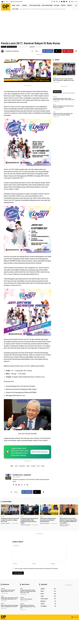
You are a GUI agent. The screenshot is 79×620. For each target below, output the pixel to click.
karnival (33, 466)
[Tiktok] (59, 1)
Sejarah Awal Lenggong (26, 599)
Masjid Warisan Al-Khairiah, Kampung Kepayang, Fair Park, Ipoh (28, 606)
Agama (42, 516)
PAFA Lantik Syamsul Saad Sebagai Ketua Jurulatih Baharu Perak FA (9, 606)
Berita (3, 46)
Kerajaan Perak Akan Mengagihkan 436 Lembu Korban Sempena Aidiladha (63, 114)
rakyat (42, 466)
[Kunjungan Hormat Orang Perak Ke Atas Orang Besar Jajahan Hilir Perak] (64, 69)
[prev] (74, 9)
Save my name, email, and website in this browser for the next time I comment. (36, 568)
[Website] (27, 484)
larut (38, 466)
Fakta (22, 516)
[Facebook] (52, 1)
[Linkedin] (19, 484)
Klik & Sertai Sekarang (39, 452)
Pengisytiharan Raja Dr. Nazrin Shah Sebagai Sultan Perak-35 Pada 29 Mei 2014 (63, 99)
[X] (24, 484)
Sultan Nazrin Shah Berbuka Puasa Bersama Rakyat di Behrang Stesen (48, 520)
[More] (76, 51)
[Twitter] (57, 1)
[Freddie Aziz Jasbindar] (2, 51)
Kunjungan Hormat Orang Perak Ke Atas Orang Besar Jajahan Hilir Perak (63, 79)
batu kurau (22, 466)
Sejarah (55, 96)
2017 (16, 466)
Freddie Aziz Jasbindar (12, 51)
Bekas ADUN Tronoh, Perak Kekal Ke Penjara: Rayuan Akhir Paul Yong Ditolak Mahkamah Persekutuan (68, 521)
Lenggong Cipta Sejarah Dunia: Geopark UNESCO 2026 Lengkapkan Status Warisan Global (29, 521)
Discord (76, 617)
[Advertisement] (39, 26)
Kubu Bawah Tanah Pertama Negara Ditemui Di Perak (8, 591)
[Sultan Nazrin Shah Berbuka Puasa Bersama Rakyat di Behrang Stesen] (49, 509)
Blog (21, 588)
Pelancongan (12, 46)
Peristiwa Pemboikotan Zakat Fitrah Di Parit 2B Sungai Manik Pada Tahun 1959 (28, 591)
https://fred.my (16, 476)
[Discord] (66, 1)
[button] (76, 5)
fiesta (28, 466)
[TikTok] (21, 484)
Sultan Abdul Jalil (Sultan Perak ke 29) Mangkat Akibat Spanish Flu (9, 598)
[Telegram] (64, 1)
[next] (77, 9)
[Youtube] (61, 1)
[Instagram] (54, 1)
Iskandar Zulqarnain (5, 523)
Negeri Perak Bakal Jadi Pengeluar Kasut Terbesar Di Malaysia (63, 106)
